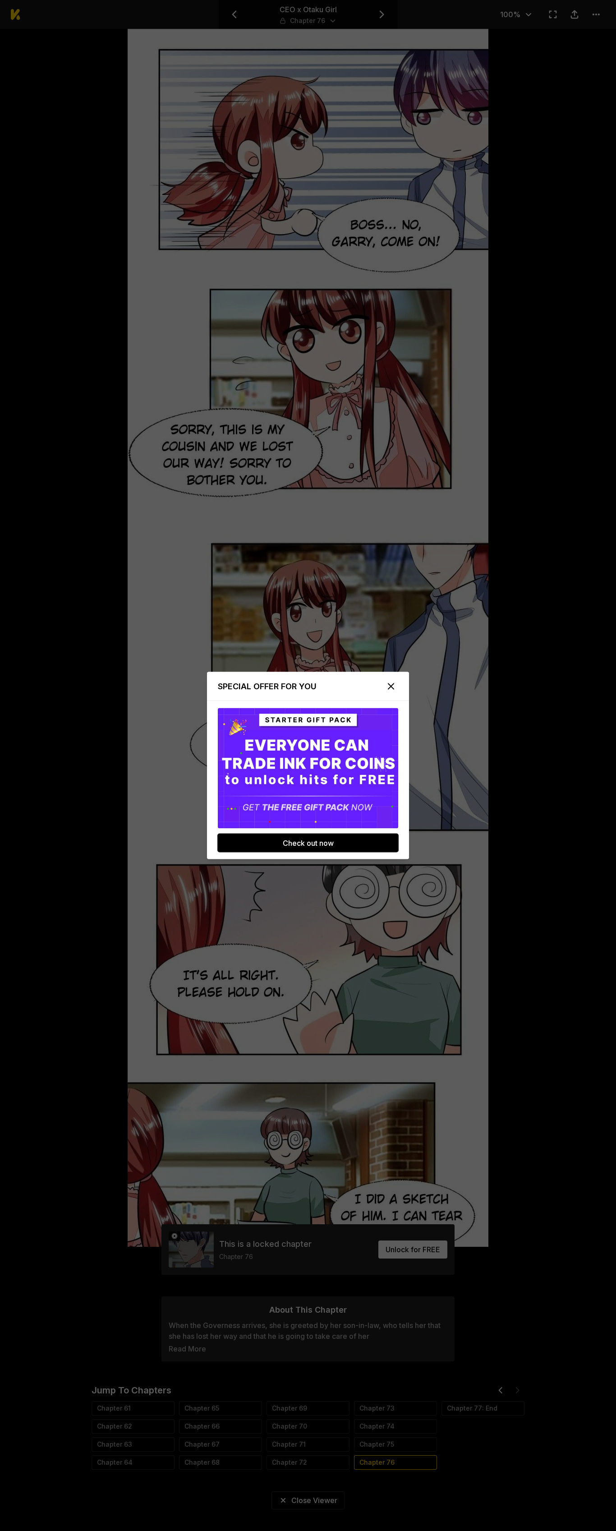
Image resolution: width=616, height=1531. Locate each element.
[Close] (391, 686)
